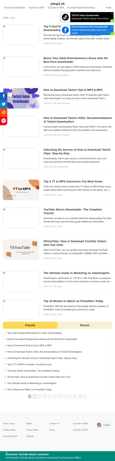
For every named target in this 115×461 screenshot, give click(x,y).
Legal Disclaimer (10, 436)
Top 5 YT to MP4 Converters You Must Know (29, 364)
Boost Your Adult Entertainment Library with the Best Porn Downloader (42, 339)
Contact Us (54, 423)
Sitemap (30, 436)
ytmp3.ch (57, 4)
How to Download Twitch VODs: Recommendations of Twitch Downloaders (44, 352)
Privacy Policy (32, 430)
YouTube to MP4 (80, 430)
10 (80, 396)
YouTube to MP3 (80, 423)
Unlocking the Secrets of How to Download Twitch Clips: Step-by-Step (42, 358)
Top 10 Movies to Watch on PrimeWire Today (29, 389)
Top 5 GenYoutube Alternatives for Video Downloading (34, 333)
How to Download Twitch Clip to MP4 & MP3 (29, 345)
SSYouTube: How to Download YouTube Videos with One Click (38, 377)
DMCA (29, 423)
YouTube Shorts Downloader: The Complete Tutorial (33, 371)
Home (52, 430)
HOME (6, 18)
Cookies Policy (9, 430)
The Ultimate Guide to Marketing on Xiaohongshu (31, 383)
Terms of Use (9, 423)
